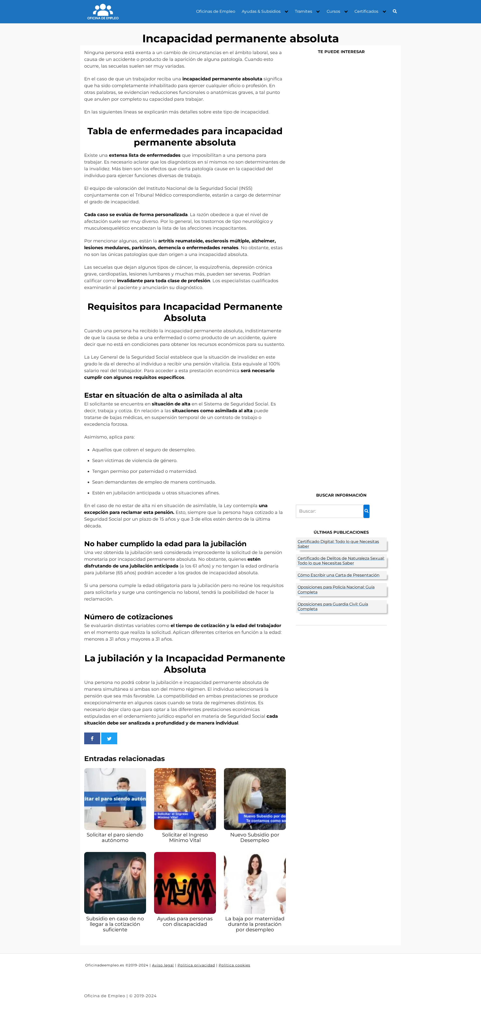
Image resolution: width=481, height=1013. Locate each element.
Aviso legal (163, 965)
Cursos (333, 11)
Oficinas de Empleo (215, 11)
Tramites (303, 11)
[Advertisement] (341, 271)
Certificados (366, 11)
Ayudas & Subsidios (261, 11)
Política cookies (234, 965)
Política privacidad (196, 965)
